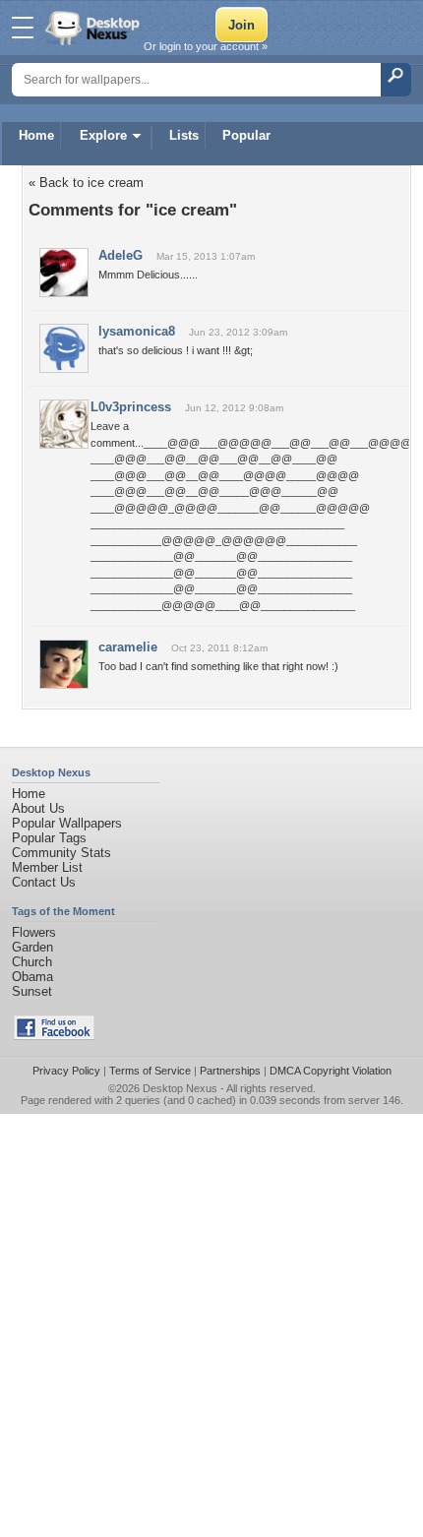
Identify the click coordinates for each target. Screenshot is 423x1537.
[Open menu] (22, 27)
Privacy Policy (66, 1070)
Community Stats (61, 852)
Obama (32, 976)
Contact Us (44, 882)
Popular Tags (49, 837)
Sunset (32, 991)
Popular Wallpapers (67, 823)
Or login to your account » (206, 46)
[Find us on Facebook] (54, 1035)
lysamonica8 (136, 331)
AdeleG (120, 255)
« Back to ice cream (86, 182)
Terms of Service (150, 1070)
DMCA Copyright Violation (331, 1070)
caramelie (127, 647)
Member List (47, 867)
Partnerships (230, 1070)
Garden (32, 947)
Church (32, 961)
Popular (246, 135)
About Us (38, 808)
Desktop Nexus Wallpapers (94, 27)
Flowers (34, 932)
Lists (184, 135)
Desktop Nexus (180, 1088)
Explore (103, 135)
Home (36, 135)
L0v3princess (131, 407)
